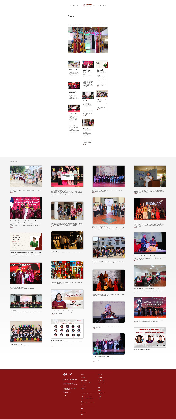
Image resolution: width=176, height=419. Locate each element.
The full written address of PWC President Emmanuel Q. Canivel (102, 324)
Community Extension (84, 412)
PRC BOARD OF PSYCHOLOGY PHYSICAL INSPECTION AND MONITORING (146, 288)
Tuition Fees (100, 377)
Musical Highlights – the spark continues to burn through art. (102, 293)
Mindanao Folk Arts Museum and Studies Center (88, 402)
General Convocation (87, 100)
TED (100, 5)
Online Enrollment (83, 386)
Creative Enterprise (83, 399)
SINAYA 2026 (136, 221)
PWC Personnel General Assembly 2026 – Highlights (100, 356)
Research (82, 383)
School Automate (83, 388)
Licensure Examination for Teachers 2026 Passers (59, 340)
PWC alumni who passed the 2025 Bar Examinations (142, 349)
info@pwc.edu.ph (65, 391)
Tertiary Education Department (102, 383)
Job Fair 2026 (94, 189)
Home (71, 5)
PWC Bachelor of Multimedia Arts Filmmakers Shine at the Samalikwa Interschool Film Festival (149, 320)
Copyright (99, 398)
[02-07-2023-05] (88, 52)
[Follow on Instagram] (66, 395)
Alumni (82, 411)
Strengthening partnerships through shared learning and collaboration (87, 129)
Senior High (94, 5)
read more (70, 100)
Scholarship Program (84, 380)
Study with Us (83, 377)
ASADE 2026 (53, 281)
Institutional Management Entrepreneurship (87, 398)
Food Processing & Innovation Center (86, 396)
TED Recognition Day (73, 113)
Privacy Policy (100, 395)
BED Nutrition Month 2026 (74, 69)
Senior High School (101, 382)
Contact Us (104, 5)
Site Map (99, 390)
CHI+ (81, 404)
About (74, 5)
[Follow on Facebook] (64, 395)
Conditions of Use (100, 393)
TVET (98, 5)
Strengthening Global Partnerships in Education (99, 226)
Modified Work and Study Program (86, 382)
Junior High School (100, 380)
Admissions (77, 5)
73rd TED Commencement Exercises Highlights (73, 91)
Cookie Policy (100, 396)
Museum (82, 401)
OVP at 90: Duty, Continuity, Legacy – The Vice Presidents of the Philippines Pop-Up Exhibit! (149, 188)
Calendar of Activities (84, 389)
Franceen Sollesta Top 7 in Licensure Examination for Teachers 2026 (62, 310)
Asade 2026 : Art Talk (54, 251)
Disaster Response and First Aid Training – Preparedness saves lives (145, 255)
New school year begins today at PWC (101, 100)
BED (81, 5)
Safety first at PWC (95, 260)
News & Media (83, 385)
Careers (82, 414)
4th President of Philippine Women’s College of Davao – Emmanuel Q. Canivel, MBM (87, 71)
